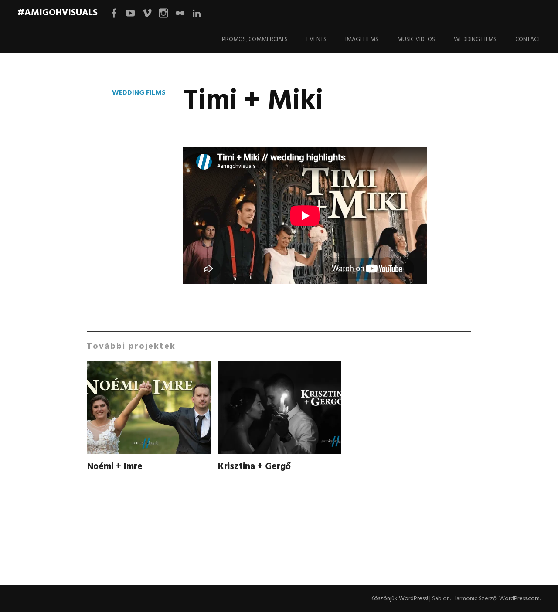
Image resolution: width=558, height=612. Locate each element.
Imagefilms (361, 39)
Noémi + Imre (115, 466)
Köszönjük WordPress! (399, 599)
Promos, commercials (255, 39)
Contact (528, 39)
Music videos (416, 39)
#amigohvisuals (57, 12)
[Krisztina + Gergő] (279, 409)
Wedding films (475, 39)
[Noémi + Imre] (148, 409)
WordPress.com (519, 599)
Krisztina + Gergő (254, 466)
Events (316, 39)
